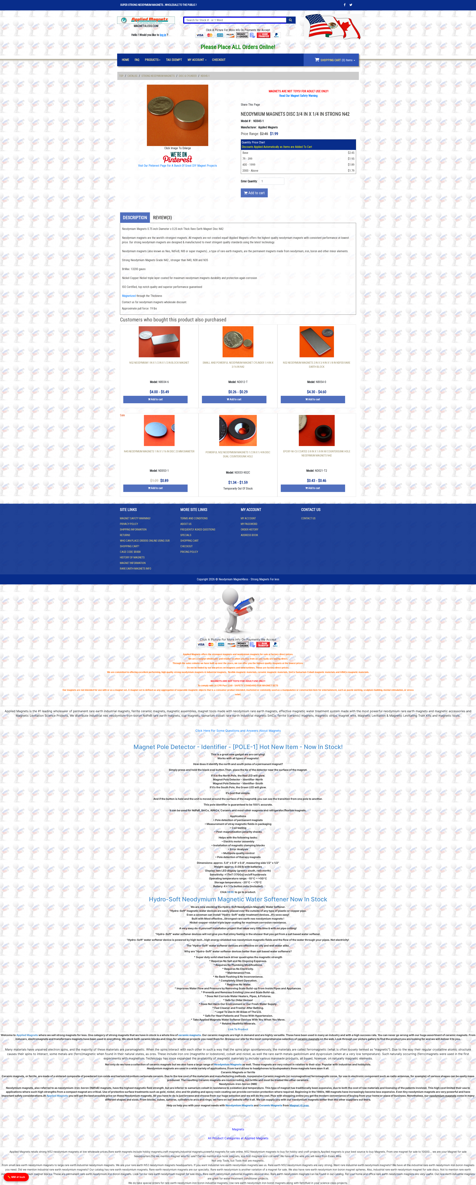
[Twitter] (350, 5)
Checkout (186, 546)
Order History (249, 529)
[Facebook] (345, 5)
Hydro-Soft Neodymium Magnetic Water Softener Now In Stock (238, 899)
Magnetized (129, 296)
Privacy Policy (129, 524)
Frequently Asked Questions (197, 529)
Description (135, 217)
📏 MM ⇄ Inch (16, 1177)
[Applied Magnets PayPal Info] (275, 644)
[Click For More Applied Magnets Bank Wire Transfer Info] (263, 35)
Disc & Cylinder (188, 75)
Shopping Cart (189, 540)
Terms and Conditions (194, 518)
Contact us (308, 518)
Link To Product (238, 1029)
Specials (185, 535)
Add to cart (256, 193)
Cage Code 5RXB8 (130, 552)
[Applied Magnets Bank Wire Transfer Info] (263, 644)
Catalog (132, 75)
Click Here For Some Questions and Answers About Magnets (238, 730)
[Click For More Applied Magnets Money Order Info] (242, 35)
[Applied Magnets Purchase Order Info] (252, 644)
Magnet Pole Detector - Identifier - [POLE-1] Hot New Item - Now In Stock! (238, 747)
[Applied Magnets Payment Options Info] (216, 644)
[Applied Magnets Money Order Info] (243, 644)
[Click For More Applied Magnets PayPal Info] (276, 35)
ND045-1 (205, 75)
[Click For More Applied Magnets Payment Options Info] (215, 35)
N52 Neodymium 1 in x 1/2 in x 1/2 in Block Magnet (159, 362)
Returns (125, 535)
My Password (249, 524)
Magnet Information (133, 563)
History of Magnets (132, 557)
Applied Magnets (27, 1035)
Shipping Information (133, 529)
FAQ (137, 60)
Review (162, 217)
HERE (230, 892)
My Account (248, 518)
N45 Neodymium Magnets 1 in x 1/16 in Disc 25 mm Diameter (159, 451)
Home (125, 60)
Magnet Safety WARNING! (135, 518)
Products (152, 60)
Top (121, 75)
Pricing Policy (189, 552)
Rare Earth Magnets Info (135, 568)
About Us (186, 524)
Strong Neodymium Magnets (158, 75)
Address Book (249, 535)
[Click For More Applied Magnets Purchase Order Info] (252, 35)
